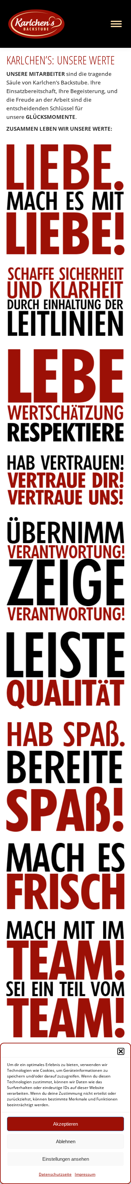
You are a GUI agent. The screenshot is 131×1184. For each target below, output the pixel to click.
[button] (121, 1051)
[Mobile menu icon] (116, 24)
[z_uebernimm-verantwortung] (65, 569)
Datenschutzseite (55, 1174)
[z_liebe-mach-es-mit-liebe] (65, 199)
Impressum (85, 1174)
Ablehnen (65, 1141)
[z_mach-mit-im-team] (65, 979)
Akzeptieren (65, 1124)
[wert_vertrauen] (65, 480)
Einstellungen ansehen (65, 1159)
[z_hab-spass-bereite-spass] (65, 776)
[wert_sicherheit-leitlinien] (65, 301)
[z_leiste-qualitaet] (65, 670)
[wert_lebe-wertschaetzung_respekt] (65, 395)
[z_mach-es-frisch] (65, 876)
